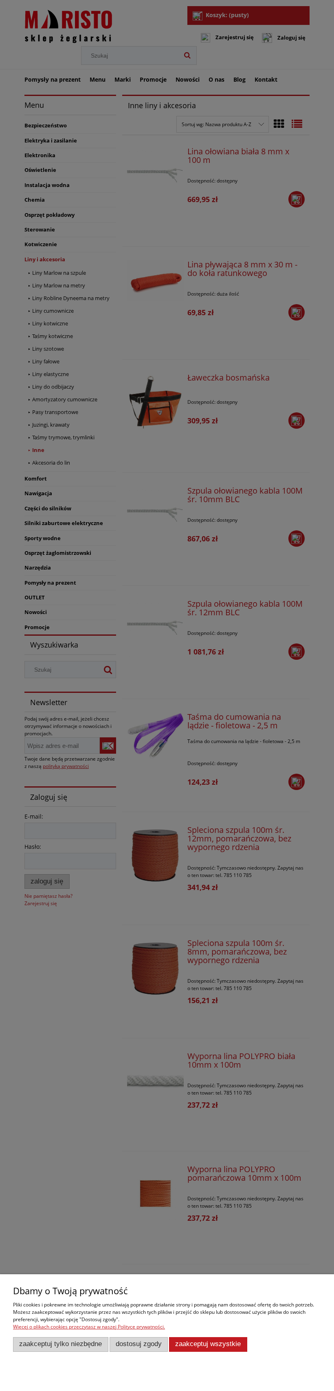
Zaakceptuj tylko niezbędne (60, 1344)
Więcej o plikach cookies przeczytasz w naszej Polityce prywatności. (89, 1326)
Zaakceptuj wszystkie (208, 1344)
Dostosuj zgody (139, 1344)
